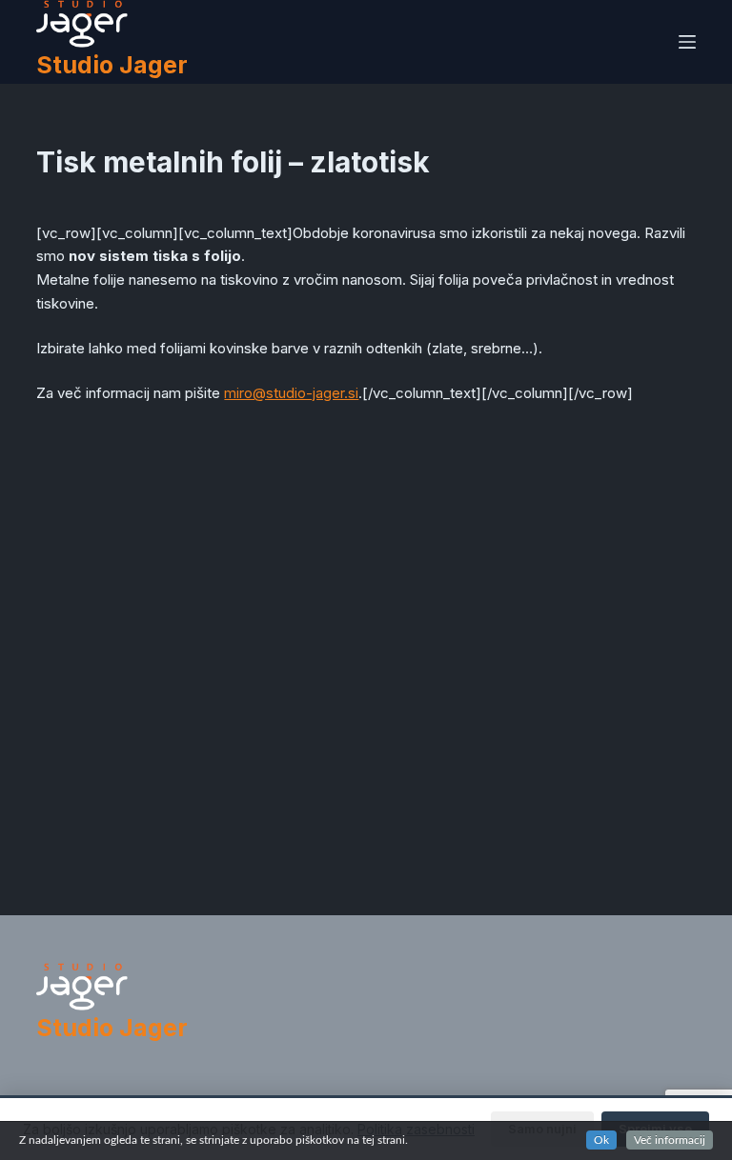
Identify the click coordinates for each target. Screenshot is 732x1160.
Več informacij (669, 1140)
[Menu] (687, 41)
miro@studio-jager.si (291, 393)
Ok (601, 1140)
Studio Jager (112, 64)
